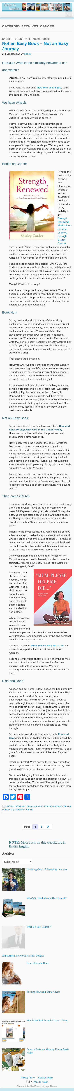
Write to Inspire (40, 1082)
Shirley (27, 54)
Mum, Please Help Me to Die (47, 645)
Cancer (7, 39)
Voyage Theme (49, 1086)
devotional (20, 806)
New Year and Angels (49, 87)
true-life (29, 809)
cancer (9, 806)
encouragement (34, 806)
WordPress (34, 1086)
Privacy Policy (28, 1077)
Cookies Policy (45, 1077)
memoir (48, 806)
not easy (57, 806)
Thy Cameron (17, 809)
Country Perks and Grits (32, 39)
